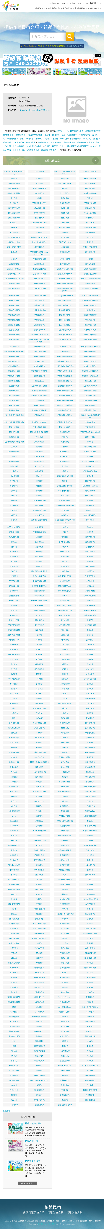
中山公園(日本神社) (34, 146)
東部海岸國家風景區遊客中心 (49, 142)
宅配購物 (98, 8)
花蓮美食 (64, 8)
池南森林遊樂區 (51, 138)
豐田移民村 (82, 142)
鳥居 (63, 134)
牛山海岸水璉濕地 (35, 134)
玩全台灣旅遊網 (54, 3)
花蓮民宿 (11, 6)
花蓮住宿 (39, 8)
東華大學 (64, 138)
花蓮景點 (89, 8)
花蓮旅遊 (56, 8)
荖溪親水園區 (69, 142)
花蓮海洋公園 (18, 142)
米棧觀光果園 (12, 138)
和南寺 (94, 146)
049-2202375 (81, 1221)
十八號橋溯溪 (18, 146)
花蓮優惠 (72, 8)
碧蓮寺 (62, 146)
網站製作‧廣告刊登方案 (79, 3)
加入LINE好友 (95, 1221)
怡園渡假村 (72, 134)
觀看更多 (6, 1111)
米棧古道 (87, 138)
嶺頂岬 (47, 134)
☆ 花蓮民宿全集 (27, 46)
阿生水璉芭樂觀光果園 (73, 131)
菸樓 (22, 138)
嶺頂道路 (56, 134)
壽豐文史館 (20, 134)
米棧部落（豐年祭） (34, 138)
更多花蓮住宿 (28, 1183)
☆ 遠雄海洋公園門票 (75, 46)
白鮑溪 (91, 142)
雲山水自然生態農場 (30, 150)
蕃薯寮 (55, 146)
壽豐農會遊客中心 (48, 150)
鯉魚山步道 (30, 142)
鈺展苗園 (59, 131)
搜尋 (70, 36)
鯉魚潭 (47, 146)
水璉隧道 (16, 150)
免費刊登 (65, 3)
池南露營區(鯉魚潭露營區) (78, 146)
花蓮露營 (47, 8)
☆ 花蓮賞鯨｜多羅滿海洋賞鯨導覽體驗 (50, 46)
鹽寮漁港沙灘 (84, 134)
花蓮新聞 (81, 8)
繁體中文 (95, 3)
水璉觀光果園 (75, 138)
